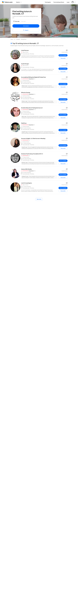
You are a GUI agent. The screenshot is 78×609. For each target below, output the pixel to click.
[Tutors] (7, 2)
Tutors (11, 39)
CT (14, 39)
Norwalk (18, 39)
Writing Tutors (23, 39)
